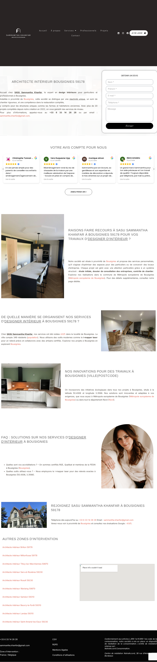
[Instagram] (123, 33)
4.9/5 (62, 334)
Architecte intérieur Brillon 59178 (17, 547)
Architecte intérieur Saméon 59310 (18, 597)
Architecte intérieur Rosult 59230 (17, 580)
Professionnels (88, 31)
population (33, 337)
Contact (75, 35)
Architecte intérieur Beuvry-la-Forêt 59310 (22, 605)
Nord (111, 400)
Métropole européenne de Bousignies (86, 278)
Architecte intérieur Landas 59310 (18, 613)
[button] (154, 169)
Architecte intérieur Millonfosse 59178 (20, 555)
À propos (55, 31)
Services (69, 31)
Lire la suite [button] (10, 179)
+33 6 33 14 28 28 (87, 520)
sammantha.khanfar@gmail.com (15, 116)
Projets (104, 31)
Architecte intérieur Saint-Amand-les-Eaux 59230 (25, 621)
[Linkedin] (118, 33)
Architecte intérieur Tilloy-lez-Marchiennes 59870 (25, 564)
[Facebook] (128, 33)
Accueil (43, 31)
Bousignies (29, 99)
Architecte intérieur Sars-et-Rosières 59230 (22, 572)
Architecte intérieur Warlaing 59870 (19, 588)
